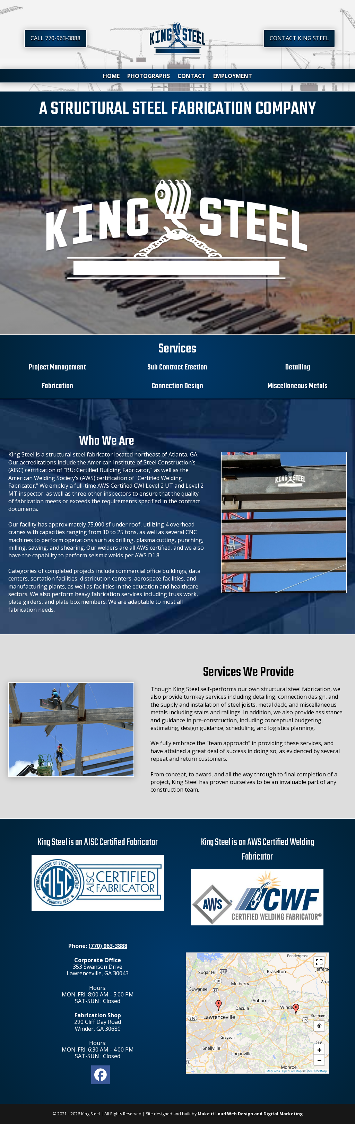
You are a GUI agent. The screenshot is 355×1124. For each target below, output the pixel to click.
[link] (178, 52)
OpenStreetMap (316, 1071)
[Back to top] (348, 1074)
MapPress (273, 1071)
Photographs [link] (148, 77)
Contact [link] (192, 77)
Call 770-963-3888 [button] (55, 38)
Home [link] (111, 77)
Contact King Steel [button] (299, 38)
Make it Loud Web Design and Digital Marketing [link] (250, 1114)
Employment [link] (232, 77)
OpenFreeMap (292, 1071)
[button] (296, 1009)
